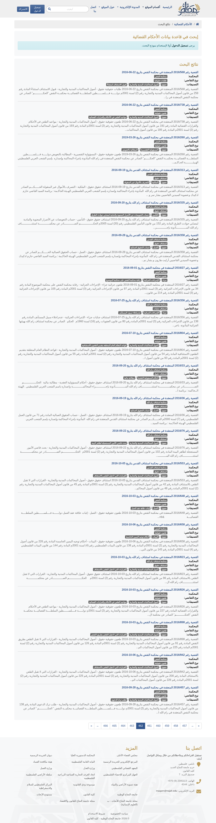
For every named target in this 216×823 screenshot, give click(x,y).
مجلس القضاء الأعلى (127, 755)
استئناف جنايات (160, 309)
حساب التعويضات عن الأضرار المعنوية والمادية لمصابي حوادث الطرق (120, 215)
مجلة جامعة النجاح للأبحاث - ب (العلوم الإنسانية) (122, 803)
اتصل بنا (93, 9)
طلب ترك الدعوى (119, 700)
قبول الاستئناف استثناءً (116, 84)
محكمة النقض (161, 76)
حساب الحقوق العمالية (140, 247)
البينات (155, 537)
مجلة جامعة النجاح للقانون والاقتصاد (77, 801)
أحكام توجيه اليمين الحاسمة (137, 537)
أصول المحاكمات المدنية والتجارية (144, 84)
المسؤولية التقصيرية (149, 150)
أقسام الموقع (152, 7)
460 (158, 725)
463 (132, 725)
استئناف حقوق (160, 178)
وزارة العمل (46, 768)
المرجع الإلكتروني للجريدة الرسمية (120, 761)
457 (184, 725)
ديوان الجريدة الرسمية (41, 755)
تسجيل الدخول (37, 9)
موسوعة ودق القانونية (84, 784)
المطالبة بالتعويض (130, 150)
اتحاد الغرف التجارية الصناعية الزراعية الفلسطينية (76, 776)
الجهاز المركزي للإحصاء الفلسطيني (120, 774)
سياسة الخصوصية (119, 813)
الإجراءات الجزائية (151, 280)
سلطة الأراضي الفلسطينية (39, 774)
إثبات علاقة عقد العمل (140, 508)
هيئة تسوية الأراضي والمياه (124, 784)
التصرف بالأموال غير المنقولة (136, 182)
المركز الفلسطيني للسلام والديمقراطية (39, 786)
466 (105, 725)
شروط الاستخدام (96, 813)
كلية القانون (89, 794)
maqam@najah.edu (166, 790)
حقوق (164, 84)
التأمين (155, 215)
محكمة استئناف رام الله (157, 207)
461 (149, 725)
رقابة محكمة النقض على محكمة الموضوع (123, 280)
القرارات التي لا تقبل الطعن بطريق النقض (108, 635)
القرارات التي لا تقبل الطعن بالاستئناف (110, 476)
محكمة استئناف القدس (157, 174)
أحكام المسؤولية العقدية (148, 378)
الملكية (155, 182)
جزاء (165, 280)
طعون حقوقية (161, 113)
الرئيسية (167, 7)
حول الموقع (107, 7)
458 (175, 725)
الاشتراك (23, 9)
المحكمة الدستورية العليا (83, 755)
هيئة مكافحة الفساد (42, 761)
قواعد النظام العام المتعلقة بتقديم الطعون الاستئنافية (104, 345)
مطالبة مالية (129, 378)
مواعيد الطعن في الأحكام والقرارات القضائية (107, 117)
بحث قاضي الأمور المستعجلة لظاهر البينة (109, 443)
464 (123, 725)
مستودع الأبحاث (44, 794)
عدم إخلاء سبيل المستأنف (130, 313)
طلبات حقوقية (161, 80)
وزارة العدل (89, 768)
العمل (155, 247)
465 (114, 725)
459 (167, 725)
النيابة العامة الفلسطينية (83, 761)
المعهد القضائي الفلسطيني (125, 768)
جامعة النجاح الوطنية (127, 794)
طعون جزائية (161, 276)
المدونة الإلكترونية (129, 7)
